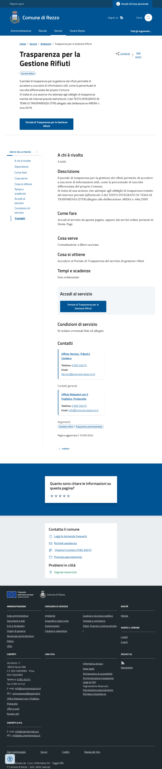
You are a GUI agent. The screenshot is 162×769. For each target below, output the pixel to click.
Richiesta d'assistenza (94, 694)
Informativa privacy (93, 663)
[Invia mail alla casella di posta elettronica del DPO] (27, 732)
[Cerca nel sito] (147, 17)
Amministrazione (21, 31)
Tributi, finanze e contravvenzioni (100, 628)
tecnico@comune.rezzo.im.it (78, 374)
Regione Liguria (17, 3)
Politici (10, 641)
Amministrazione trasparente (98, 678)
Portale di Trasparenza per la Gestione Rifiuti (46, 124)
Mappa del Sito (92, 752)
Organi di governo (16, 631)
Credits (65, 752)
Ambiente (45, 44)
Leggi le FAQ (89, 682)
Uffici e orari (13, 709)
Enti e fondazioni (16, 626)
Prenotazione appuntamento (98, 690)
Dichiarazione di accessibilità (97, 674)
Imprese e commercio (94, 621)
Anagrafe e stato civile (57, 621)
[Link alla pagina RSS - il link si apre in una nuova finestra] (122, 18)
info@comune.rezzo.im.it (83, 410)
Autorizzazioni (52, 626)
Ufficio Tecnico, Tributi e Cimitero (75, 356)
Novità (43, 31)
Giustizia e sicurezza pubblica (98, 616)
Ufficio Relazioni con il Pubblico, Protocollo (74, 396)
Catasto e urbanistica (56, 631)
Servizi (58, 31)
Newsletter (127, 667)
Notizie (124, 616)
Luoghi (124, 637)
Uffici (9, 646)
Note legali (88, 669)
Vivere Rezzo (77, 31)
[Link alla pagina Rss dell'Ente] (123, 663)
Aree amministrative (17, 616)
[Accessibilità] (9, 759)
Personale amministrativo (20, 636)
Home (23, 44)
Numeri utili (13, 714)
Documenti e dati (16, 621)
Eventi (124, 642)
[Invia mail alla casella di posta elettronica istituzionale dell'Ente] (28, 688)
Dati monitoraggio (16, 752)
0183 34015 (79, 365)
